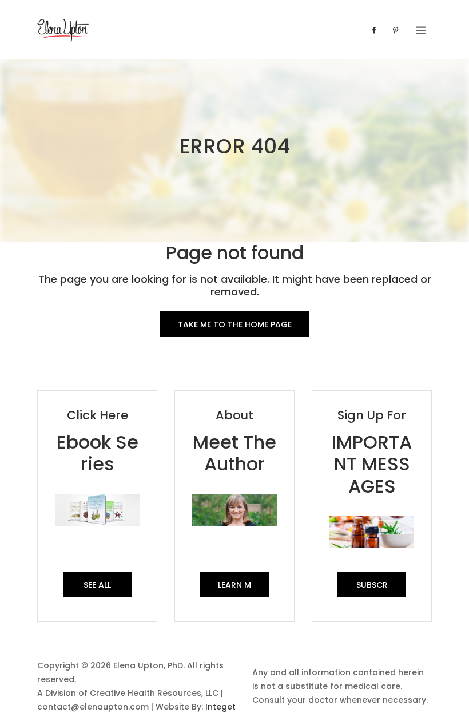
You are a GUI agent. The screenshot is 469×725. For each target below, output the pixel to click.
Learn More (234, 588)
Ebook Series (97, 453)
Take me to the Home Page (235, 324)
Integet (220, 706)
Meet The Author (234, 453)
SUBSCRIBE (372, 588)
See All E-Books (97, 588)
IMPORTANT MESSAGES (372, 464)
